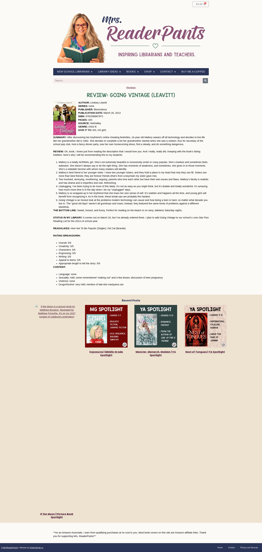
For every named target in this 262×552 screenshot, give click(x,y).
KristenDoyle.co (36, 548)
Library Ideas (108, 71)
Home (220, 547)
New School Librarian (73, 71)
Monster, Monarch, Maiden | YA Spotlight (156, 353)
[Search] (205, 80)
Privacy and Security (249, 547)
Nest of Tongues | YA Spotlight (205, 352)
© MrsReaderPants (9, 548)
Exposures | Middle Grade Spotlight (106, 353)
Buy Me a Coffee (193, 71)
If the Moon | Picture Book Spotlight (56, 515)
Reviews (131, 87)
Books (131, 71)
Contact (166, 71)
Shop (148, 71)
